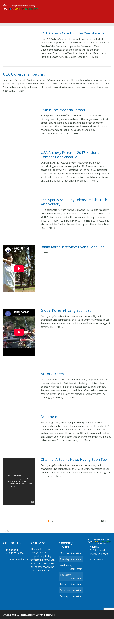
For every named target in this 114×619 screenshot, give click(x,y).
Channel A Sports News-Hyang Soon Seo (74, 459)
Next (104, 520)
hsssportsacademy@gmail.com (23, 559)
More (95, 57)
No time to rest (53, 416)
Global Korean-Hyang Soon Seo (66, 310)
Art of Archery (52, 373)
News (94, 21)
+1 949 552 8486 (15, 553)
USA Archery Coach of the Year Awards (72, 33)
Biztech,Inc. (49, 614)
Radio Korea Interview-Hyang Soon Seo (72, 246)
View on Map (97, 559)
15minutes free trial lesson (63, 109)
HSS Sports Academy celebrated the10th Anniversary (74, 201)
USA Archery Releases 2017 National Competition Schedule (70, 154)
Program (79, 21)
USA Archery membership (24, 74)
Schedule (62, 21)
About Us (30, 21)
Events (46, 21)
